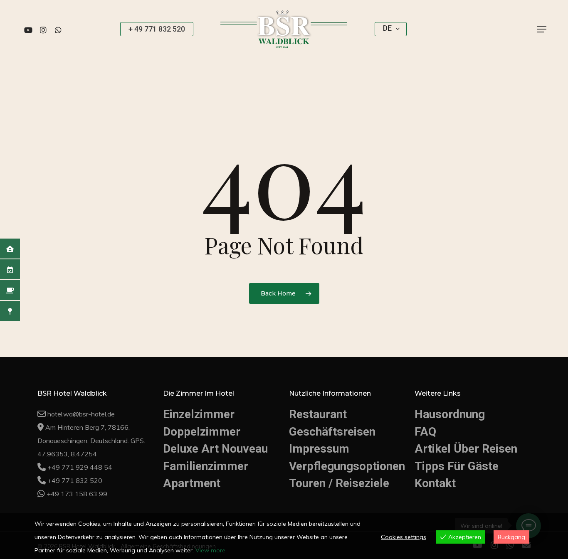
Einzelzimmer (199, 414)
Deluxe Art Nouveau (215, 449)
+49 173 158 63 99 (77, 494)
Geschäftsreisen (332, 431)
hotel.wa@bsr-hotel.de (81, 414)
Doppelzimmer (201, 431)
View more (210, 550)
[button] (542, 29)
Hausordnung (450, 414)
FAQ (425, 431)
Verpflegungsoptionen (347, 466)
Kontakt (435, 483)
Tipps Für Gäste (457, 466)
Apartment (191, 483)
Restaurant (318, 414)
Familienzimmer (205, 466)
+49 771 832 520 (74, 480)
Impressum (319, 449)
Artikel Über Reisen (466, 449)
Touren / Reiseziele (339, 483)
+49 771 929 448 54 (79, 467)
